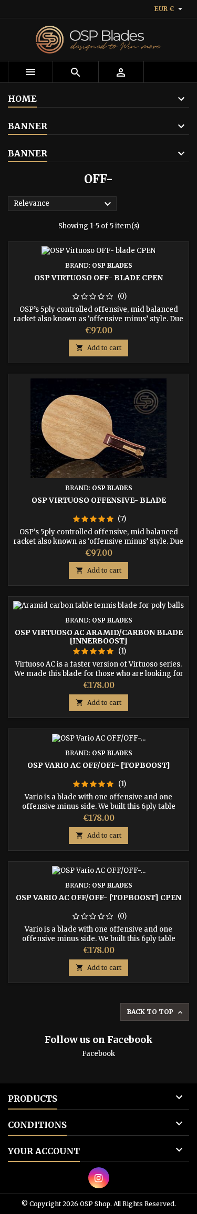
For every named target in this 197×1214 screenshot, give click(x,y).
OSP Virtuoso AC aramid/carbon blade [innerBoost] (99, 637)
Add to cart (98, 348)
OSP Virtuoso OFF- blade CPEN (98, 277)
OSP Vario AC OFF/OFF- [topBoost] (98, 765)
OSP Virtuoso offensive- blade (99, 500)
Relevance (64, 204)
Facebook (98, 1053)
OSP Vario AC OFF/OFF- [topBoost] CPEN (98, 897)
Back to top (155, 1012)
